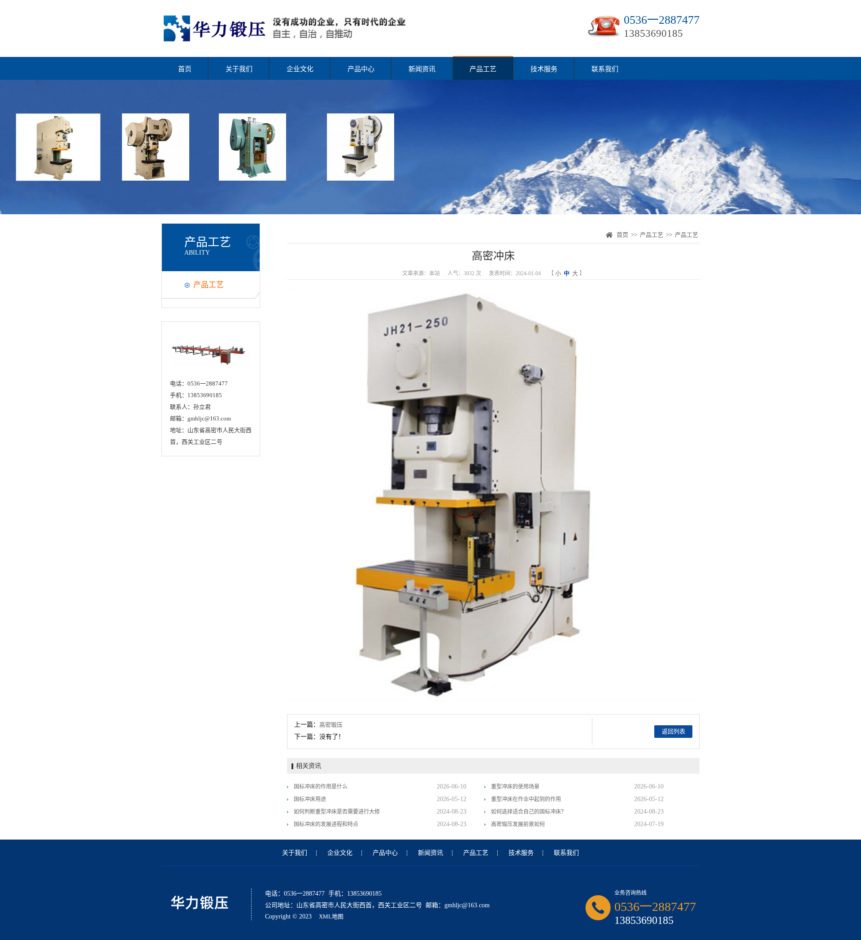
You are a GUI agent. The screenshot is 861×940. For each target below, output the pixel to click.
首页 (184, 69)
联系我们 (604, 69)
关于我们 (239, 69)
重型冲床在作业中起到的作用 (526, 799)
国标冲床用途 (310, 799)
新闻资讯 (422, 69)
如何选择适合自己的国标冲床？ (528, 812)
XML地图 (331, 916)
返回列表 (673, 731)
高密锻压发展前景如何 (518, 824)
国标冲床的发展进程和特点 (326, 824)
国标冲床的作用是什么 (321, 787)
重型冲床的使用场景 (515, 787)
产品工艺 (483, 69)
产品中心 (361, 69)
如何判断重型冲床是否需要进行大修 (337, 812)
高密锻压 (331, 724)
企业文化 (300, 69)
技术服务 (544, 69)
